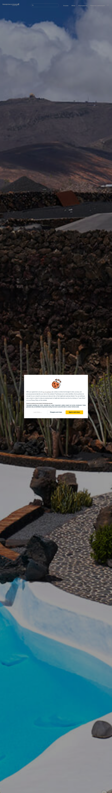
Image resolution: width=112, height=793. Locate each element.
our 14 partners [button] (47, 392)
